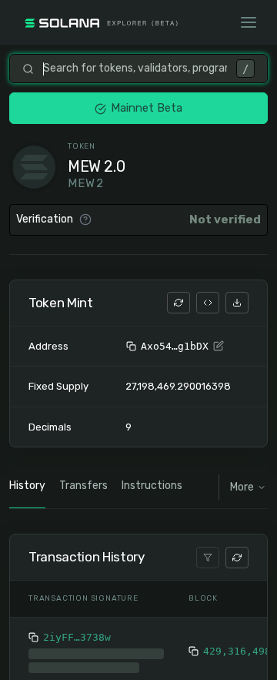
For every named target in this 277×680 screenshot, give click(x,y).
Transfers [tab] (83, 485)
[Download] (237, 302)
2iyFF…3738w (77, 637)
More (242, 487)
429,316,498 (237, 651)
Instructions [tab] (152, 485)
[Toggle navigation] (249, 22)
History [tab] (27, 485)
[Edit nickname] (218, 346)
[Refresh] (178, 302)
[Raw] (207, 302)
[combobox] (135, 68)
